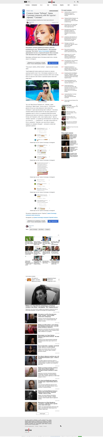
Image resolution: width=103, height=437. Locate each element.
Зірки (41, 5)
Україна (62, 5)
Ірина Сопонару (33, 229)
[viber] (24, 15)
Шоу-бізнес (41, 229)
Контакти (45, 426)
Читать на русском (54, 10)
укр (25, 1)
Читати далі (42, 413)
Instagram (47, 229)
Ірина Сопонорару (44, 51)
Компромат (34, 5)
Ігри (48, 5)
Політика (55, 5)
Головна (28, 5)
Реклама (36, 426)
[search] (78, 2)
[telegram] (24, 13)
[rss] (74, 2)
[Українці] (51, 2)
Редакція (40, 426)
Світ (69, 5)
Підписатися (54, 63)
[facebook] (24, 10)
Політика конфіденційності (29, 426)
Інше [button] (75, 5)
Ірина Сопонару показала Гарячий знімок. (46, 217)
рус (29, 1)
